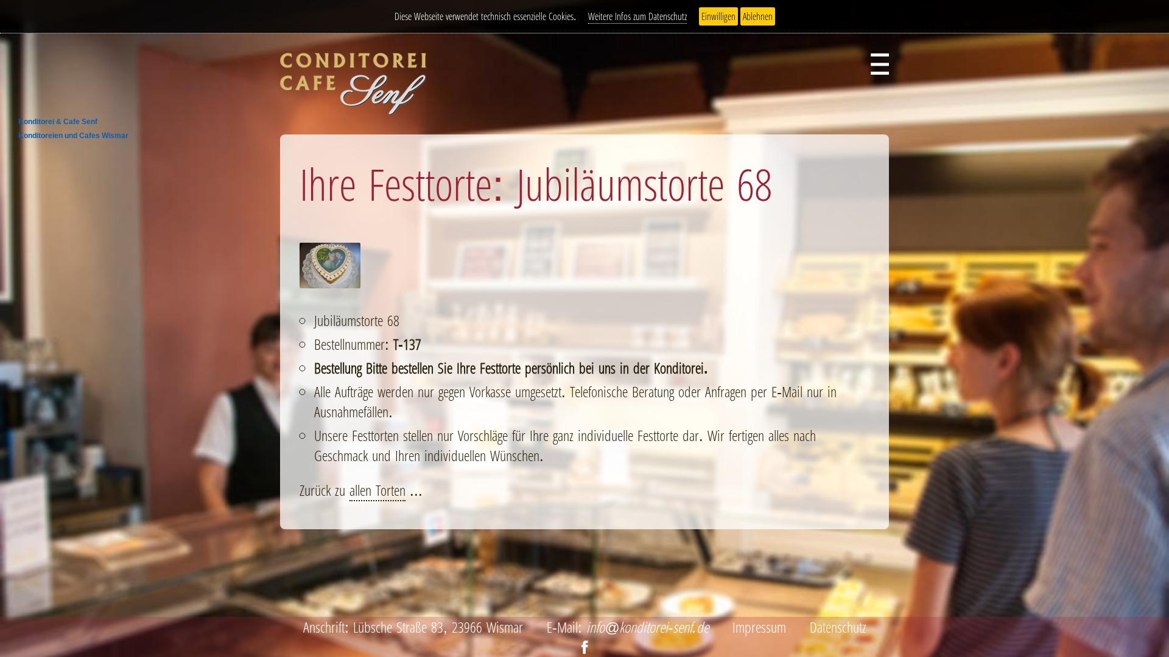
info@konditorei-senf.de (647, 627)
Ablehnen (758, 16)
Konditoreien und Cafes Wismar (73, 135)
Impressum (759, 627)
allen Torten (377, 490)
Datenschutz (838, 627)
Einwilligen (718, 16)
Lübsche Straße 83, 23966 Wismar (438, 627)
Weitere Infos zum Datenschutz (637, 16)
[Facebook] (584, 647)
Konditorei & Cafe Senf (57, 121)
